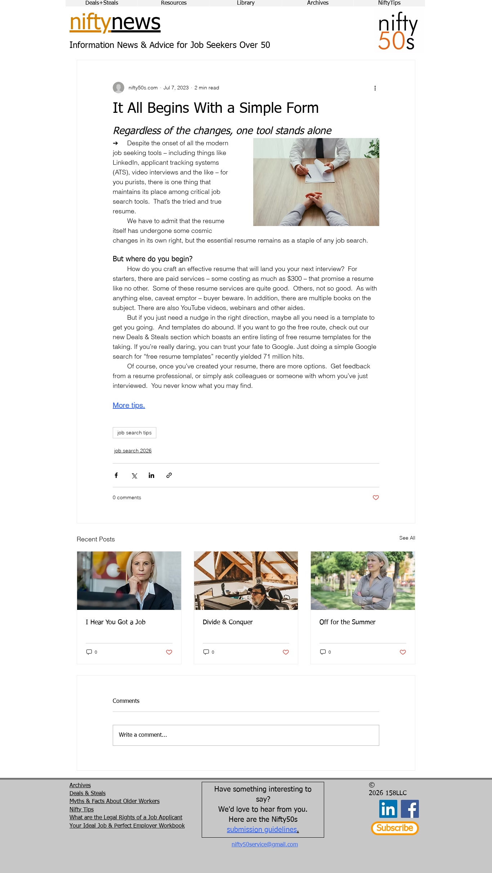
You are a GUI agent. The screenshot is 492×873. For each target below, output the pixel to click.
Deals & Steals (88, 794)
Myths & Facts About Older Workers (115, 802)
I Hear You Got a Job (116, 622)
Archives (80, 786)
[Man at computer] (246, 580)
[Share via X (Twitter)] (133, 475)
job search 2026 (133, 450)
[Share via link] (169, 475)
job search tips (134, 432)
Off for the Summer (347, 622)
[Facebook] (410, 809)
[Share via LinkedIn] (151, 475)
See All (407, 538)
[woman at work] (129, 580)
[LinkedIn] (388, 809)
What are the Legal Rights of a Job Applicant (126, 818)
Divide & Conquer (227, 622)
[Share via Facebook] (116, 475)
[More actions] (375, 87)
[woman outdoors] (363, 580)
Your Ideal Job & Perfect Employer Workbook (127, 826)
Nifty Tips (82, 810)
